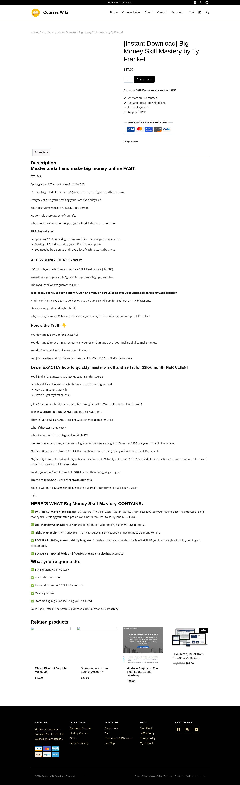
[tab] (41, 152)
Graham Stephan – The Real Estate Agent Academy (142, 672)
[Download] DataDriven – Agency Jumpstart (188, 656)
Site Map (110, 743)
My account (111, 728)
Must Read (146, 728)
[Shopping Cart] (199, 12)
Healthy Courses (79, 733)
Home (114, 12)
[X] (200, 2)
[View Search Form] (206, 12)
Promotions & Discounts (118, 738)
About (148, 12)
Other (135, 141)
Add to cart (144, 79)
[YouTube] (196, 729)
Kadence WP (81, 776)
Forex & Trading (79, 743)
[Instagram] (206, 2)
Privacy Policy (147, 738)
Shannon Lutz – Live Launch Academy (94, 670)
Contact (162, 12)
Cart (191, 12)
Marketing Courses (80, 728)
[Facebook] (195, 2)
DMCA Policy (147, 733)
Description (41, 152)
